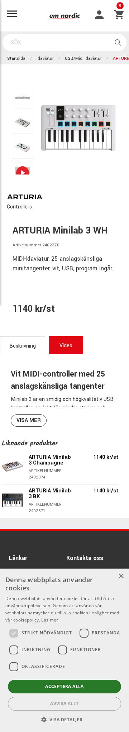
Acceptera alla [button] (64, 686)
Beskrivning (22, 346)
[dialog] (64, 650)
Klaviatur (45, 58)
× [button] (121, 576)
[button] (65, 719)
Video (65, 345)
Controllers (19, 207)
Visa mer (28, 420)
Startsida (16, 58)
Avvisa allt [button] (64, 704)
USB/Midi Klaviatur (83, 58)
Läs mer (49, 620)
